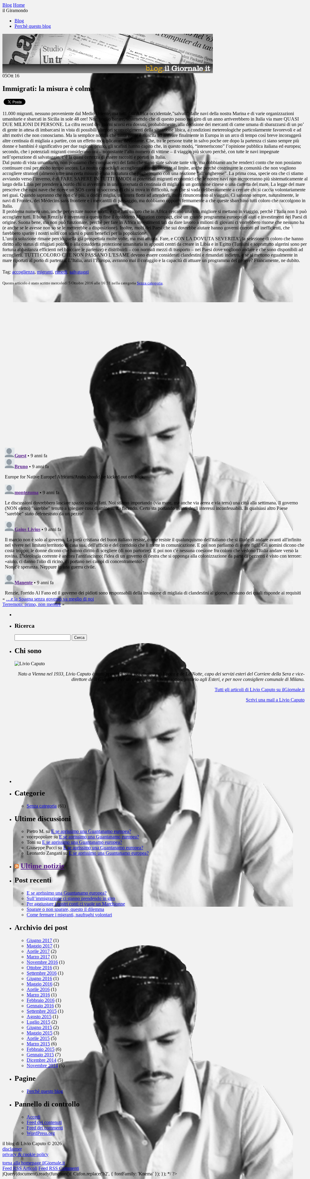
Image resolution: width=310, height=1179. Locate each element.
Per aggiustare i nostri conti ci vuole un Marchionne (76, 903)
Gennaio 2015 (40, 1054)
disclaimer (12, 1148)
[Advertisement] (60, 745)
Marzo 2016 (38, 994)
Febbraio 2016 (40, 1000)
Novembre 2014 (42, 1065)
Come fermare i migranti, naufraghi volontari (69, 914)
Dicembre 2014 (41, 1060)
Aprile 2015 (38, 1038)
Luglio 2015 (38, 1022)
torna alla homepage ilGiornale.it (33, 1162)
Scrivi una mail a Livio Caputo (275, 699)
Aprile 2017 (38, 951)
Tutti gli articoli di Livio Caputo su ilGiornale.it (260, 689)
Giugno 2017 (39, 940)
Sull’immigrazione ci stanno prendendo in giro (71, 898)
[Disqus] (155, 366)
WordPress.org (41, 1133)
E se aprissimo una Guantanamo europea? (91, 831)
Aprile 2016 (38, 989)
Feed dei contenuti (44, 1122)
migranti (45, 271)
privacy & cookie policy (25, 1154)
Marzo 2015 (38, 1043)
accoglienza (23, 271)
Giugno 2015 (39, 1027)
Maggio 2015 (39, 1032)
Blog (19, 20)
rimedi (61, 271)
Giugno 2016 (39, 978)
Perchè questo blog (33, 26)
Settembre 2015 (42, 1011)
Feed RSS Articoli (19, 1168)
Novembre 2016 (42, 962)
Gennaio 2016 (40, 1005)
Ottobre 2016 (39, 967)
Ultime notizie (42, 866)
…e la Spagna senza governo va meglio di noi (50, 598)
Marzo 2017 (38, 956)
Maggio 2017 (39, 945)
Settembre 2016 (42, 973)
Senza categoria (150, 283)
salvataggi (79, 271)
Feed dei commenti (45, 1127)
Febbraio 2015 (40, 1049)
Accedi (33, 1116)
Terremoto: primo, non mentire (31, 604)
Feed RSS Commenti (58, 1168)
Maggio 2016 (39, 983)
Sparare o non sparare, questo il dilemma (65, 909)
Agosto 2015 (39, 1016)
